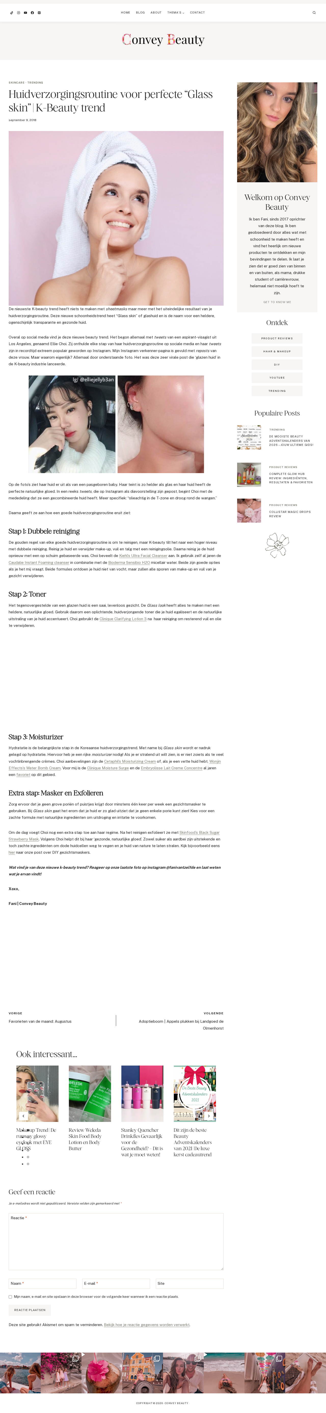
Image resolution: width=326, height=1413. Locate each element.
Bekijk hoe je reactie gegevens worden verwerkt (146, 1325)
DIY (277, 364)
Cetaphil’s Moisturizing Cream (130, 761)
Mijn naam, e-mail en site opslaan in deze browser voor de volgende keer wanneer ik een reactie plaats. (96, 1296)
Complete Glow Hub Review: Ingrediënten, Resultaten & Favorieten (291, 478)
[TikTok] (12, 13)
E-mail (91, 1283)
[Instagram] (19, 13)
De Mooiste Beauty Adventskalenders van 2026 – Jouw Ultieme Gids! (291, 440)
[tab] (28, 1130)
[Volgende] (208, 1116)
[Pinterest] (39, 13)
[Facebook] (32, 13)
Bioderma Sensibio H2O (129, 562)
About (156, 12)
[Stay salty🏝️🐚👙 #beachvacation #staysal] (305, 1373)
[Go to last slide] (23, 1116)
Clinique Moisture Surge (108, 768)
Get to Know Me (277, 302)
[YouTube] (25, 13)
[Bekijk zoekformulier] (314, 13)
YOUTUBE (277, 377)
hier (12, 852)
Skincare (16, 82)
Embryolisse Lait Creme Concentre (171, 768)
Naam (17, 1283)
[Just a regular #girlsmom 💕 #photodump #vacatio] (61, 1373)
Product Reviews (277, 338)
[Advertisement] (116, 679)
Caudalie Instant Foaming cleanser (39, 562)
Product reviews (283, 467)
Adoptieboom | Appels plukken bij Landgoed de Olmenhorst (181, 1021)
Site (161, 1283)
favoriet (23, 774)
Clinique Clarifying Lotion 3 (123, 619)
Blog (140, 12)
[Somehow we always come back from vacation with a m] (183, 1373)
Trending (35, 82)
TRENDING (277, 390)
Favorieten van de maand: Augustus (40, 1018)
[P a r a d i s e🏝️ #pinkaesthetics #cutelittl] (20, 1373)
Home (125, 12)
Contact (197, 12)
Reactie (19, 1218)
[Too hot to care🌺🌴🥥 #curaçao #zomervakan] (264, 1373)
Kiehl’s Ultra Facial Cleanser (143, 555)
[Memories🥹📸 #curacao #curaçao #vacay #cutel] (142, 1373)
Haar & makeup (277, 351)
